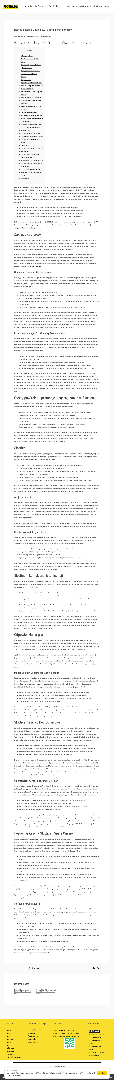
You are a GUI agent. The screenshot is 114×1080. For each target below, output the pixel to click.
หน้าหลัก (28, 6)
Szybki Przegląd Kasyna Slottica (31, 83)
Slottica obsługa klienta (29, 112)
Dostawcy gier (25, 130)
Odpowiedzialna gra (27, 89)
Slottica (23, 77)
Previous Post (33, 968)
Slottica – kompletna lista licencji (32, 86)
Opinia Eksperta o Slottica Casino (32, 160)
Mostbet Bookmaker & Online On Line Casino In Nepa (22, 992)
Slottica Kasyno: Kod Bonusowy (31, 98)
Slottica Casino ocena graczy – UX (32, 148)
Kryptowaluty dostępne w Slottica (32, 136)
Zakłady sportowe (27, 56)
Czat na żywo (25, 178)
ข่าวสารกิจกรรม (83, 6)
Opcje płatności (26, 80)
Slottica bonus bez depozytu (30, 133)
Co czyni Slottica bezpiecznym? (31, 169)
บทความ (70, 6)
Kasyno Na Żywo (26, 145)
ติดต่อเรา (97, 6)
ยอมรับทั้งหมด (102, 1073)
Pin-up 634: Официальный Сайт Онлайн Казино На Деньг (46, 992)
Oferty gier (24, 151)
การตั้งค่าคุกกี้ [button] (90, 1073)
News (107, 6)
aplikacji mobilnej (35, 266)
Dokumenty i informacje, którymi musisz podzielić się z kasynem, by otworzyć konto (32, 119)
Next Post (97, 968)
